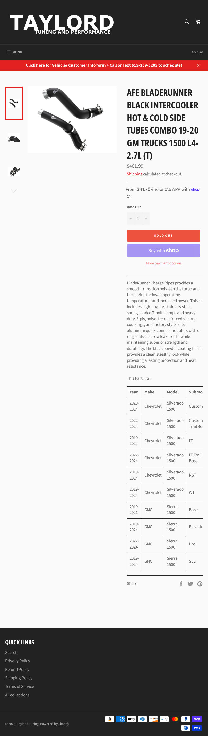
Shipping (134, 174)
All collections (17, 695)
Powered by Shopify (54, 723)
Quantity (134, 207)
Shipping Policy (18, 678)
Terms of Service (19, 687)
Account (197, 52)
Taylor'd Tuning (28, 723)
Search (11, 653)
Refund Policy (17, 670)
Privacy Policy (17, 661)
